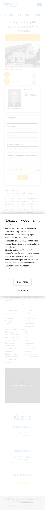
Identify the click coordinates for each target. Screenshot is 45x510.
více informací (10, 269)
